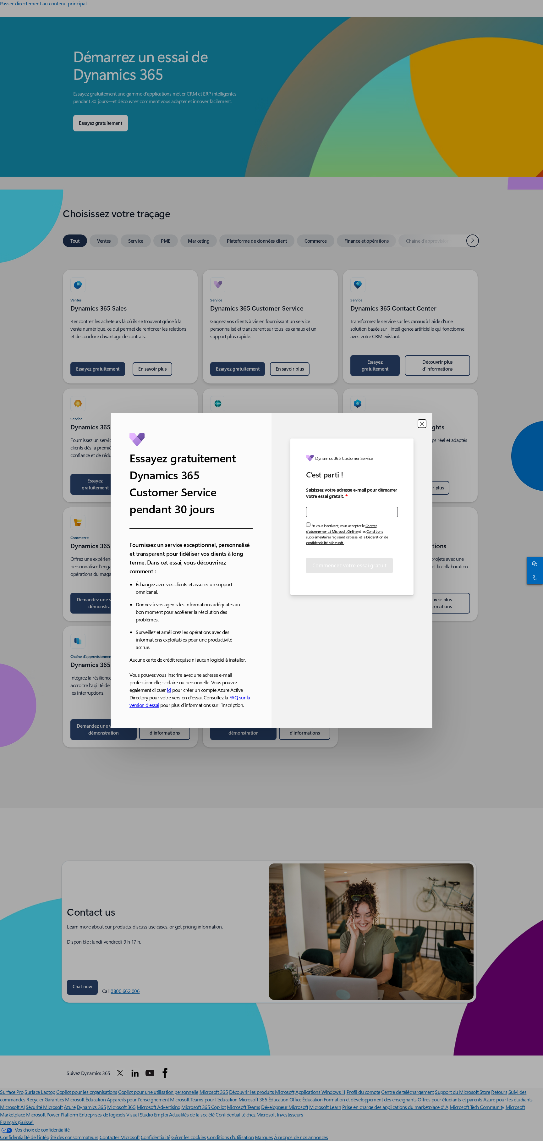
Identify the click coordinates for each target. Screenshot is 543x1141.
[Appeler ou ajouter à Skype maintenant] (533, 577)
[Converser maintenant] (533, 563)
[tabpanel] (270, 504)
